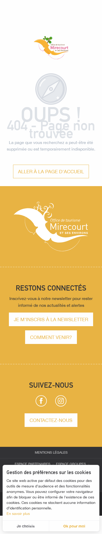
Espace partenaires (32, 464)
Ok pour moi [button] (74, 526)
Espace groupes (71, 464)
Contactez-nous (51, 420)
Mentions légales (51, 452)
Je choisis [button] (26, 526)
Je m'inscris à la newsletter (51, 319)
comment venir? (51, 337)
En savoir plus (18, 513)
